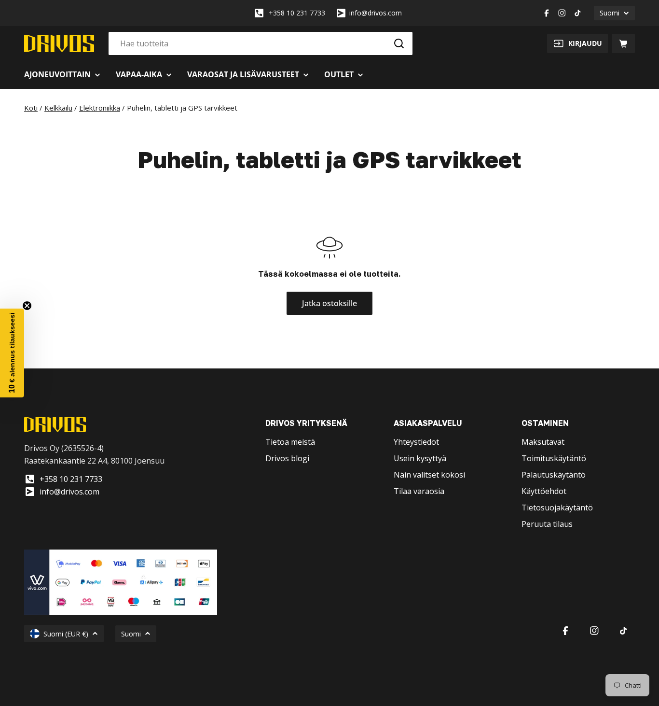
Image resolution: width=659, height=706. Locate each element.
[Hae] (399, 43)
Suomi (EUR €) (65, 633)
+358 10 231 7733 (297, 12)
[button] (12, 353)
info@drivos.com (375, 12)
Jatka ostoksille (329, 303)
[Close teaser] (27, 306)
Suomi (609, 12)
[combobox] (260, 43)
